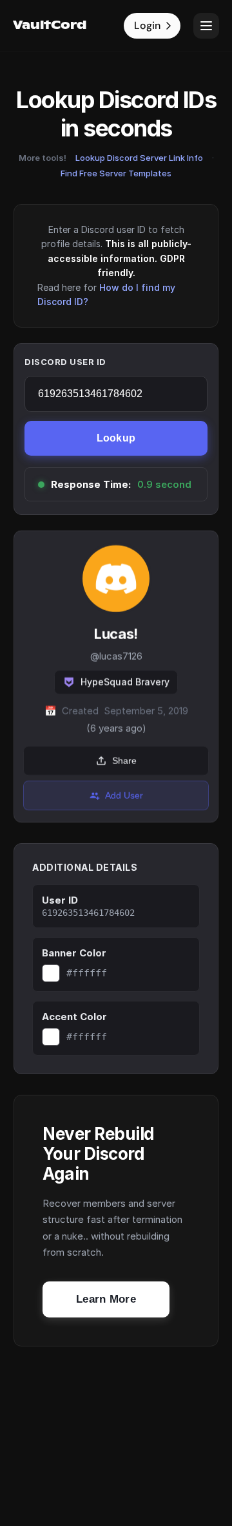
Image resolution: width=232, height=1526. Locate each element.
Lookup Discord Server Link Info (139, 158)
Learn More (106, 1299)
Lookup (116, 438)
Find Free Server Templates (116, 173)
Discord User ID (65, 362)
